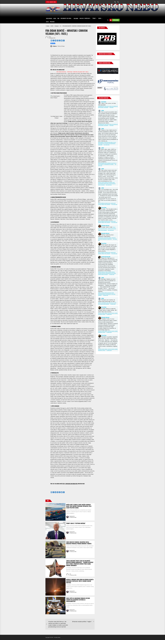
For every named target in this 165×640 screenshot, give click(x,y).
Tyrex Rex (103, 207)
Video (99, 18)
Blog (47, 21)
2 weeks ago (111, 274)
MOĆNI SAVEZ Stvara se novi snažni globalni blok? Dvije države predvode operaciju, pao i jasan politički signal (79, 506)
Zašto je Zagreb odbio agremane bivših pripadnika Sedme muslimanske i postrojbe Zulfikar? (106, 294)
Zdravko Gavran (105, 225)
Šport (94, 18)
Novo (54, 18)
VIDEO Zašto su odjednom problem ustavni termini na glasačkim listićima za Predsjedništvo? (78, 599)
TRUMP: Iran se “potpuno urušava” (75, 523)
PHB (58, 18)
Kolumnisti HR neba (66, 18)
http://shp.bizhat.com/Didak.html (70, 483)
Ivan (70, 573)
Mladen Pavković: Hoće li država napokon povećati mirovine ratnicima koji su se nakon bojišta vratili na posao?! (107, 273)
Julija (102, 110)
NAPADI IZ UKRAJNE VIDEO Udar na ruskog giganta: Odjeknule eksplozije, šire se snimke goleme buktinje (80, 581)
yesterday (111, 107)
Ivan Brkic (103, 101)
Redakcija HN (71, 516)
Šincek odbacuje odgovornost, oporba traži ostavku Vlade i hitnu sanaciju (107, 229)
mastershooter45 (105, 256)
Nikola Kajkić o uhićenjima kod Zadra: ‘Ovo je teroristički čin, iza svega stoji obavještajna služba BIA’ (107, 143)
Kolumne (76, 18)
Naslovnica (49, 18)
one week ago (106, 144)
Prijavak (52, 21)
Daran (50, 36)
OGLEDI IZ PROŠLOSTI (85, 18)
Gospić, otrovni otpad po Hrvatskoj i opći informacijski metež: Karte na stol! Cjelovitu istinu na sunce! (107, 183)
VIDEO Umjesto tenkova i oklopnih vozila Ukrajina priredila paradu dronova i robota (78, 543)
